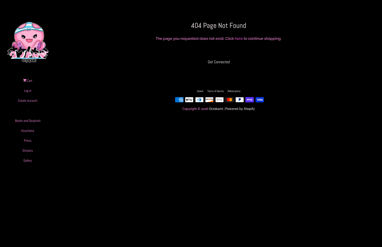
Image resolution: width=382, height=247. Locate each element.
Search (200, 91)
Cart (29, 81)
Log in (27, 90)
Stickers (27, 150)
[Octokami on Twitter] (210, 71)
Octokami (216, 109)
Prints (27, 140)
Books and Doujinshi (27, 121)
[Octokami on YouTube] (227, 71)
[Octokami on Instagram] (218, 71)
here (239, 38)
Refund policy (234, 91)
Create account (27, 100)
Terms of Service (215, 91)
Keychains (27, 130)
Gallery (27, 160)
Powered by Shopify (240, 109)
